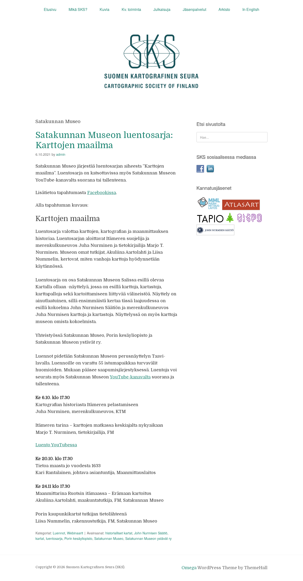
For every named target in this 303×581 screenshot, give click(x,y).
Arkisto (224, 9)
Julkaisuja (161, 9)
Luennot (59, 533)
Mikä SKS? (78, 9)
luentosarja (54, 538)
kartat (40, 538)
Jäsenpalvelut (194, 9)
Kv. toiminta (131, 9)
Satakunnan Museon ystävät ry (148, 538)
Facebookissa (101, 192)
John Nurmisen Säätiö (150, 533)
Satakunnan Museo (108, 538)
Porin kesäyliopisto (78, 538)
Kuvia (104, 9)
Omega (189, 567)
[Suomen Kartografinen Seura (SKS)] (151, 83)
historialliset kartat (118, 533)
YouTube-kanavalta (130, 377)
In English (250, 9)
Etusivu (50, 9)
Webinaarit (75, 533)
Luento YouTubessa (56, 445)
